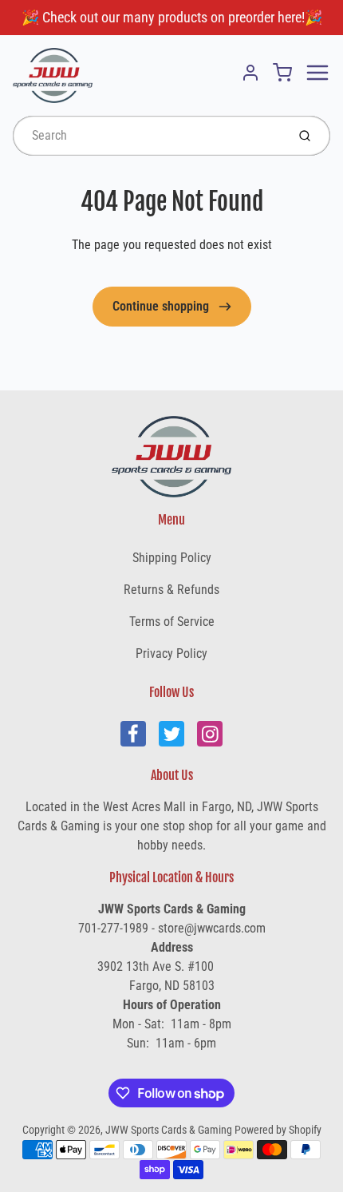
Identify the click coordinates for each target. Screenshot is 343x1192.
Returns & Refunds (171, 589)
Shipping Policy (171, 557)
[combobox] (148, 136)
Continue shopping (162, 306)
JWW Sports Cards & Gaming (168, 1129)
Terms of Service (172, 621)
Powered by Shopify (278, 1129)
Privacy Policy (171, 653)
